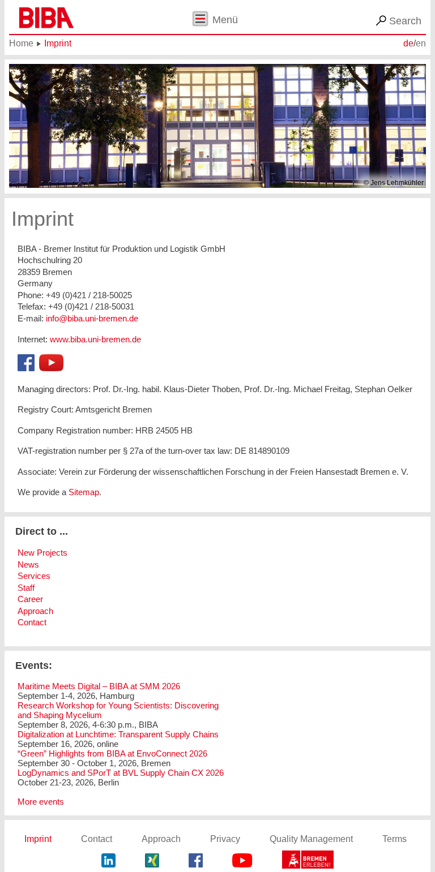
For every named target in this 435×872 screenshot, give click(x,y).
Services (34, 576)
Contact (32, 622)
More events (41, 801)
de (408, 43)
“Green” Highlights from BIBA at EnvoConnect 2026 (112, 753)
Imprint (57, 43)
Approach (35, 611)
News (28, 564)
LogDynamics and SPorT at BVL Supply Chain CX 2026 (121, 773)
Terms (394, 839)
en (421, 43)
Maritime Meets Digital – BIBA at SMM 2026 (99, 686)
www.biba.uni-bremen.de (95, 339)
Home (21, 43)
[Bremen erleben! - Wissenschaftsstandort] (308, 861)
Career (30, 599)
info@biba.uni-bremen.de (92, 318)
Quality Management (311, 839)
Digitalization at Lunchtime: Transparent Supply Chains (118, 734)
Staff (26, 587)
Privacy (225, 839)
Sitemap (84, 492)
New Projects (42, 552)
